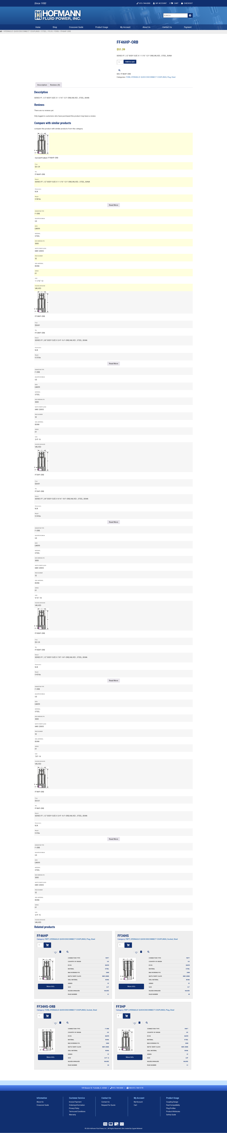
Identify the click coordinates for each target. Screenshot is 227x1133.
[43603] (126, 1016)
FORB (56, 31)
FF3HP (121, 1006)
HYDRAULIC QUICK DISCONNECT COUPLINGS (22, 31)
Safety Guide (171, 1115)
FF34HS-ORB (46, 1006)
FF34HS (123, 936)
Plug (50, 31)
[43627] (47, 945)
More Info (50, 986)
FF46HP (42, 936)
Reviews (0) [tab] (55, 85)
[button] (55, 952)
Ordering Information (77, 1105)
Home (37, 27)
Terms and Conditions (77, 1111)
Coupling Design (172, 1102)
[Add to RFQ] (60, 951)
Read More (113, 205)
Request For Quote (108, 1105)
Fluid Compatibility (173, 1105)
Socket (170, 939)
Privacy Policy (74, 1108)
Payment (188, 27)
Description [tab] (42, 85)
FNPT (47, 939)
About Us (146, 27)
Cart (135, 1105)
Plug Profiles (171, 1108)
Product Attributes (173, 1111)
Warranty (72, 1115)
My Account (125, 27)
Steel (44, 31)
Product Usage (101, 27)
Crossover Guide (76, 27)
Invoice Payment (75, 1102)
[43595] (47, 1016)
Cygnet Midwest (137, 1128)
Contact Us (167, 27)
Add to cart (130, 62)
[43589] (128, 945)
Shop (55, 27)
